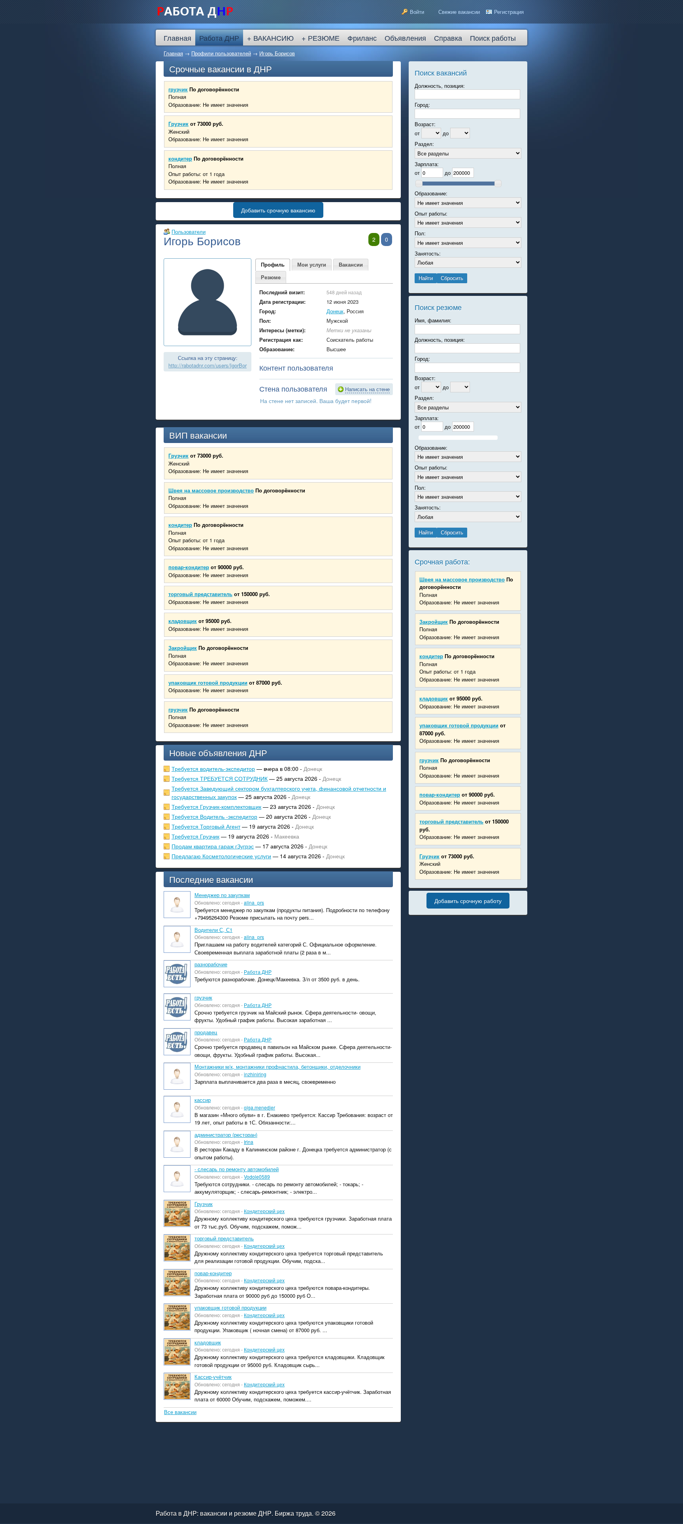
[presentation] (273, 265)
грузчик (178, 89)
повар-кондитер (188, 567)
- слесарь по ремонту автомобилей (236, 1169)
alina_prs (254, 902)
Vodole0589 (257, 1176)
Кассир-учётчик (213, 1376)
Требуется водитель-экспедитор (213, 768)
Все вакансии (180, 1412)
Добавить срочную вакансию (278, 210)
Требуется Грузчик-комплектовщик (216, 806)
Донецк (334, 311)
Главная (173, 53)
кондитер (180, 158)
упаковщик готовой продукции (207, 682)
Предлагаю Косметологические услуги (221, 856)
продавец (205, 1032)
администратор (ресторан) (225, 1134)
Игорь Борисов (277, 53)
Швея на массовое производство (211, 490)
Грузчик (178, 123)
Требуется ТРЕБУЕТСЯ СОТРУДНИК (220, 778)
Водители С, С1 (213, 929)
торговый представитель (200, 594)
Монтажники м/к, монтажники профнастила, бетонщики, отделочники (277, 1066)
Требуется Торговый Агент (206, 826)
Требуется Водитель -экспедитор (214, 816)
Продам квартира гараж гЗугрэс (213, 846)
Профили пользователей (221, 53)
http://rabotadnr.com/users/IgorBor (207, 365)
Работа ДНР (258, 971)
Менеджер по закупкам (222, 895)
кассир (202, 1100)
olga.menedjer (259, 1107)
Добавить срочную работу (468, 901)
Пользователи (189, 231)
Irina (248, 1141)
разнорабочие (210, 964)
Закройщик (182, 647)
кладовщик (182, 621)
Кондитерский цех (264, 1211)
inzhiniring (255, 1074)
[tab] (272, 265)
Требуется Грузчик (195, 836)
